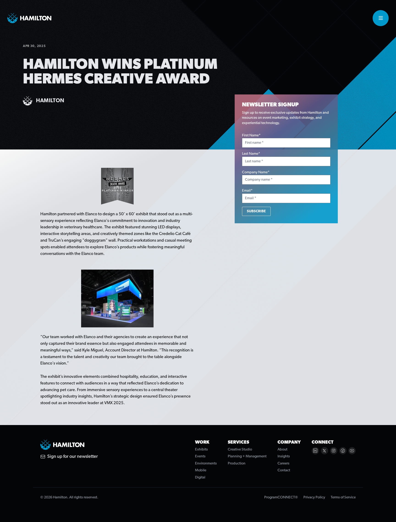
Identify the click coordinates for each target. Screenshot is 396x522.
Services (238, 442)
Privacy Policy (314, 497)
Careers (283, 463)
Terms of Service (343, 497)
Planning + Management (247, 456)
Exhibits (201, 449)
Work (202, 442)
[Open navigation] (381, 18)
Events (200, 456)
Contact (284, 470)
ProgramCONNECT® (281, 497)
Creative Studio (240, 449)
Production (236, 463)
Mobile (200, 470)
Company (289, 442)
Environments (206, 463)
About (282, 449)
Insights (284, 456)
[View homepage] (29, 18)
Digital (200, 477)
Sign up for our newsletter (72, 456)
